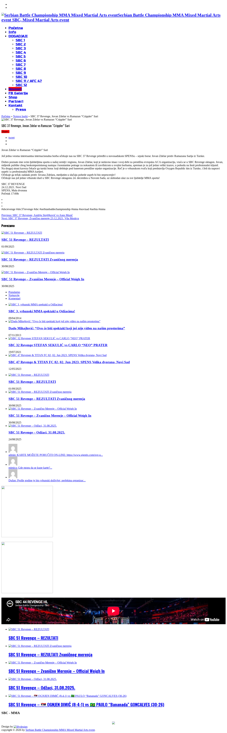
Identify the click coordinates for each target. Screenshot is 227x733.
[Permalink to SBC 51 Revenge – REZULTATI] (29, 374)
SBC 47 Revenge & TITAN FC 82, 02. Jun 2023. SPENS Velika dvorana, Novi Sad (69, 362)
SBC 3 (21, 48)
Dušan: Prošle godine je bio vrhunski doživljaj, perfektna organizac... (47, 480)
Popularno (14, 292)
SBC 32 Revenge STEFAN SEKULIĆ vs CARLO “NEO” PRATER (58, 345)
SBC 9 (21, 73)
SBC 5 (21, 56)
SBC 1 (20, 40)
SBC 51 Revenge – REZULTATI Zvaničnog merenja (39, 259)
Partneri (16, 101)
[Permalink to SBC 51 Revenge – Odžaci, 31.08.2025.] (33, 425)
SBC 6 (21, 60)
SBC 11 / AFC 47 (29, 81)
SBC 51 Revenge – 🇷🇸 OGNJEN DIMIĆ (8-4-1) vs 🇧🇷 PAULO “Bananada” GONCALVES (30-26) (86, 704)
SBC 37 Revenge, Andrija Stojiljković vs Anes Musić (37, 215)
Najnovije (14, 295)
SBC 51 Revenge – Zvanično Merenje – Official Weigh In (42, 279)
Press (21, 109)
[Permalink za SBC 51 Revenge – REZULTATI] (21, 232)
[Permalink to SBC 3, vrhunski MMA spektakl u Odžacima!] (36, 304)
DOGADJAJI (18, 36)
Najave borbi (20, 116)
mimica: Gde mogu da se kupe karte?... (30, 467)
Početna (16, 28)
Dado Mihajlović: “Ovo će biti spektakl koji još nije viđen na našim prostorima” (67, 328)
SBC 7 (21, 65)
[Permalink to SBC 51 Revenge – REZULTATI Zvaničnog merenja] (40, 391)
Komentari (14, 298)
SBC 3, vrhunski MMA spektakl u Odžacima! (42, 311)
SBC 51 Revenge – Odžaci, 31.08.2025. (37, 432)
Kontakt (15, 105)
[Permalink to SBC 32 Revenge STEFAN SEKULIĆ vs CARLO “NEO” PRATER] (49, 338)
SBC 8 (21, 69)
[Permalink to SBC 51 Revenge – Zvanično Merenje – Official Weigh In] (43, 408)
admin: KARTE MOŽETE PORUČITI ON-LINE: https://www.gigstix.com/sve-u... (56, 454)
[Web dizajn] (20, 726)
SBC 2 (21, 44)
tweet (12, 137)
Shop (13, 97)
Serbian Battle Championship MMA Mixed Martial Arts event (60, 729)
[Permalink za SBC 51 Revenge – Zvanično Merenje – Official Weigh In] (35, 272)
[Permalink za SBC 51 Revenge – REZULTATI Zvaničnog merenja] (32, 252)
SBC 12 (21, 85)
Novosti (15, 89)
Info (12, 32)
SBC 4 (21, 52)
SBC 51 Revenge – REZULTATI (25, 239)
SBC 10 (21, 77)
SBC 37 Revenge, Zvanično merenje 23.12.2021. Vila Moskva (40, 218)
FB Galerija (18, 93)
